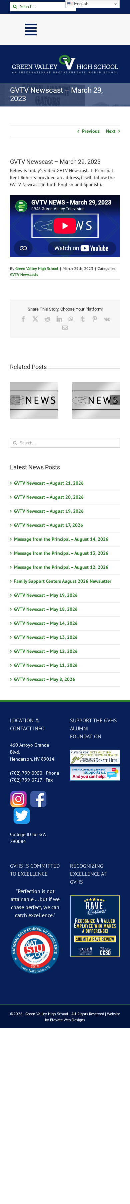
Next (110, 131)
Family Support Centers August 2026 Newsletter (62, 581)
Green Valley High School (36, 268)
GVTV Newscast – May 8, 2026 (44, 679)
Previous (91, 131)
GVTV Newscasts (24, 274)
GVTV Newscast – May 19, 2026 (46, 595)
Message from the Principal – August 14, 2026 (61, 539)
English (80, 3)
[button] (15, 400)
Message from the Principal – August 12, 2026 (61, 567)
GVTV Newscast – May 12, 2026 (46, 651)
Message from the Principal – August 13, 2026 (61, 553)
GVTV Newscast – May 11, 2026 (46, 665)
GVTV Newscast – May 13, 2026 (46, 637)
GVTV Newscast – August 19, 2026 (49, 511)
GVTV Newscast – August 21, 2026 (49, 483)
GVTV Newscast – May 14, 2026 (46, 623)
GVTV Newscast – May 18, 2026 (46, 609)
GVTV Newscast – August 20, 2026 (49, 497)
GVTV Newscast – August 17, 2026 (48, 525)
